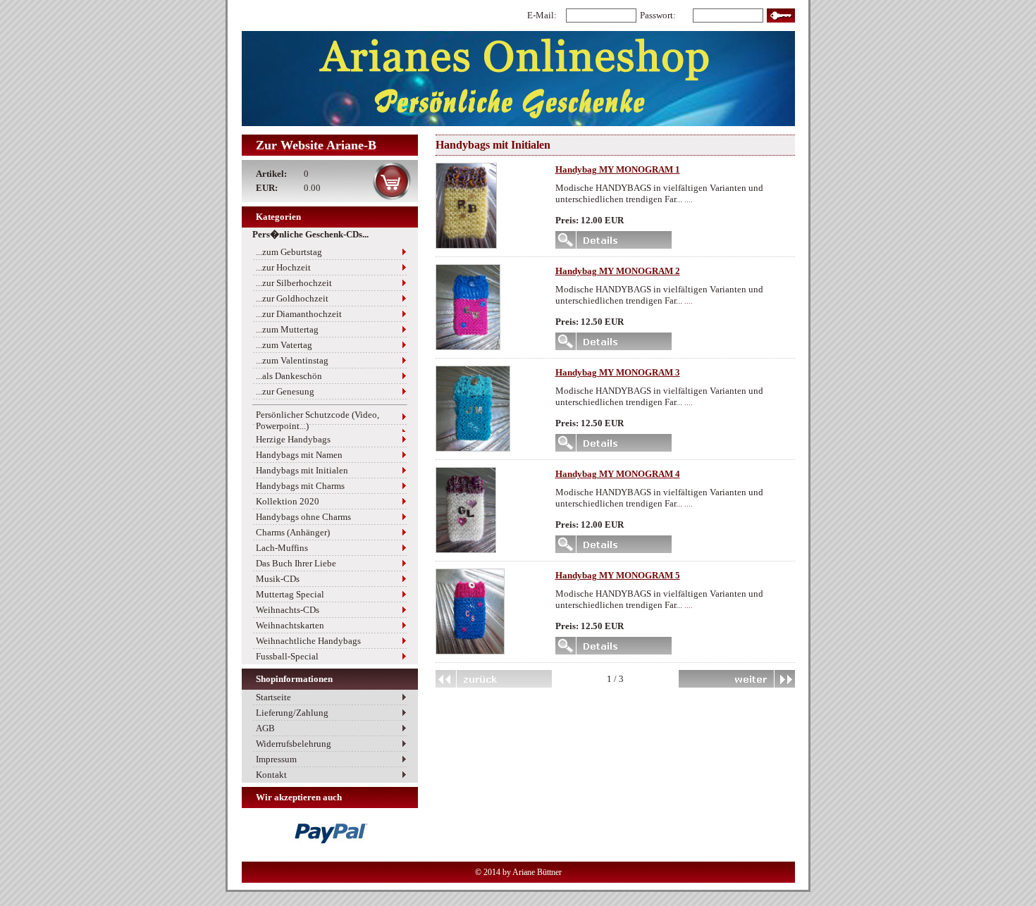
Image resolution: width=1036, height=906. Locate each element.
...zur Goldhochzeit (292, 298)
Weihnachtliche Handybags (308, 640)
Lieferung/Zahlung (292, 712)
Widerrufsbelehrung (293, 743)
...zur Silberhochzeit (294, 283)
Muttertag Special (290, 594)
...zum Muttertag (287, 329)
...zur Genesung (285, 391)
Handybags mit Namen (299, 454)
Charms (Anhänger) (293, 532)
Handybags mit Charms (300, 485)
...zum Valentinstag (292, 360)
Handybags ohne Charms (303, 516)
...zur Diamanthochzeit (299, 314)
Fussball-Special (287, 656)
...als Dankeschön (289, 376)
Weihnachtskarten (290, 625)
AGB (265, 728)
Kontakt (271, 774)
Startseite (273, 697)
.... (688, 200)
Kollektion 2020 (287, 501)
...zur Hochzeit (283, 267)
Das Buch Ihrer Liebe (296, 563)
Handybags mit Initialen (302, 470)
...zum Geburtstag (289, 252)
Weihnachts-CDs (287, 609)
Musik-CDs (278, 578)
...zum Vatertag (284, 345)
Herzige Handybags (293, 439)
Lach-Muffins (282, 547)
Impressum (276, 759)
